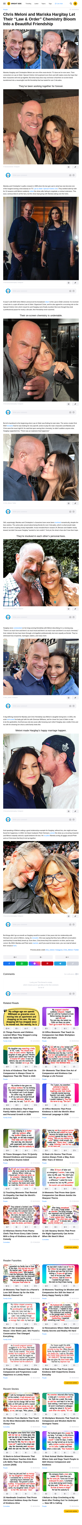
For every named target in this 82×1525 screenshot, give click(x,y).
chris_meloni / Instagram (54, 950)
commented (18, 628)
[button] (15, 957)
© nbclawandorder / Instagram (11, 166)
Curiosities (6, 1242)
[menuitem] (28, 3)
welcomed (10, 719)
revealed (10, 426)
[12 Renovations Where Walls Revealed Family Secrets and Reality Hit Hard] (60, 1313)
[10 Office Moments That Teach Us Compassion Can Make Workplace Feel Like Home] (60, 1017)
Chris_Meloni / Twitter (71, 950)
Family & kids (7, 1041)
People (5, 9)
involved (58, 522)
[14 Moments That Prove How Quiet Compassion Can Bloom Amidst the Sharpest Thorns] (60, 1177)
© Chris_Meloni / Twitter (9, 503)
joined (52, 833)
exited (32, 191)
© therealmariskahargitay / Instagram (13, 282)
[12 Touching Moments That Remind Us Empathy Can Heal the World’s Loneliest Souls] (21, 1177)
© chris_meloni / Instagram (10, 697)
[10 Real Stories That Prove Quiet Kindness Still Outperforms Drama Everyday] (60, 1354)
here (14, 946)
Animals (44, 1468)
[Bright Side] (14, 3)
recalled (47, 835)
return (47, 302)
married (35, 943)
